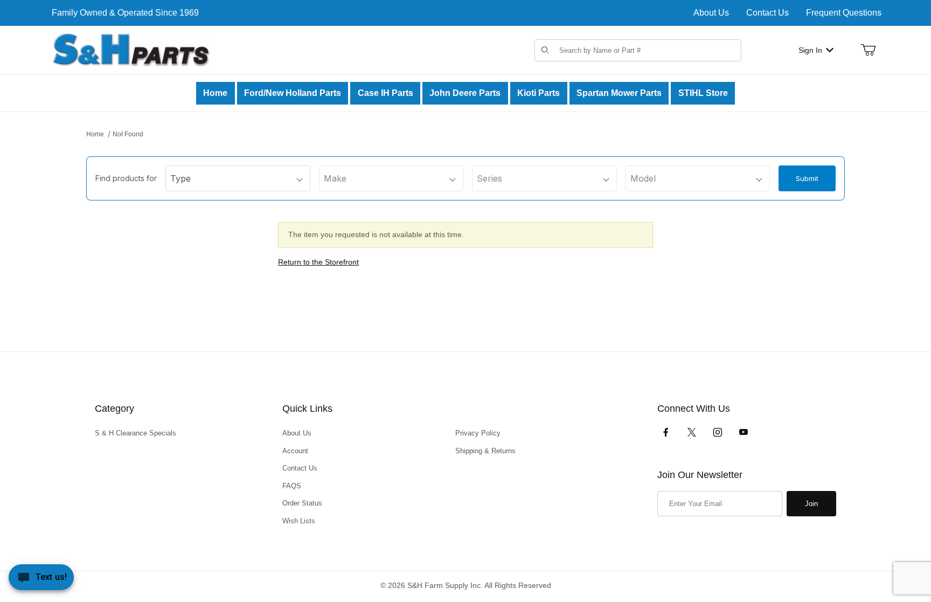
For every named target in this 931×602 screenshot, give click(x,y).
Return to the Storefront (318, 262)
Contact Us (767, 12)
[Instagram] (717, 432)
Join (811, 504)
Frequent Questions (843, 12)
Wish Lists (298, 521)
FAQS (291, 486)
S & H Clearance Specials (135, 433)
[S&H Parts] (131, 49)
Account (295, 451)
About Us (711, 12)
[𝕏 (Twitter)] (691, 432)
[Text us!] (41, 580)
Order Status (302, 503)
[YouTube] (743, 432)
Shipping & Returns (485, 451)
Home (95, 134)
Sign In (810, 50)
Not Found (128, 134)
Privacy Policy (478, 433)
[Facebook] (666, 432)
